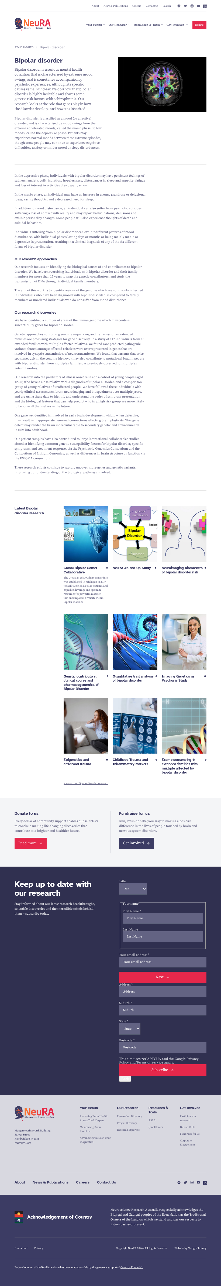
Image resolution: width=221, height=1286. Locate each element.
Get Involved (190, 1108)
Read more (27, 843)
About (20, 1182)
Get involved (133, 843)
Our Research (127, 1108)
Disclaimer (21, 1248)
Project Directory (127, 1123)
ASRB (152, 1120)
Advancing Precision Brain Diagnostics (95, 1140)
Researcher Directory (129, 1116)
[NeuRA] (33, 25)
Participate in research (188, 1118)
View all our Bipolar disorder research (86, 783)
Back (125, 1079)
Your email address (134, 955)
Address (126, 985)
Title (122, 881)
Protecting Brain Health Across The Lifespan (94, 1118)
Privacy (38, 1248)
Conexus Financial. (131, 1267)
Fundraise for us (189, 1133)
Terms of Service (149, 1062)
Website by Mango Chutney (190, 1248)
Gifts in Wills (187, 1127)
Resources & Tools (158, 1110)
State (123, 1021)
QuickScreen (156, 1127)
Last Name (130, 930)
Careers (82, 1182)
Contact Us (106, 1182)
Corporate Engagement (187, 1142)
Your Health (24, 47)
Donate (199, 24)
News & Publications (50, 1182)
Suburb (125, 1003)
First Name (132, 911)
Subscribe (159, 1070)
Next (160, 977)
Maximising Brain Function (90, 1129)
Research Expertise (128, 1129)
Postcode (126, 1040)
